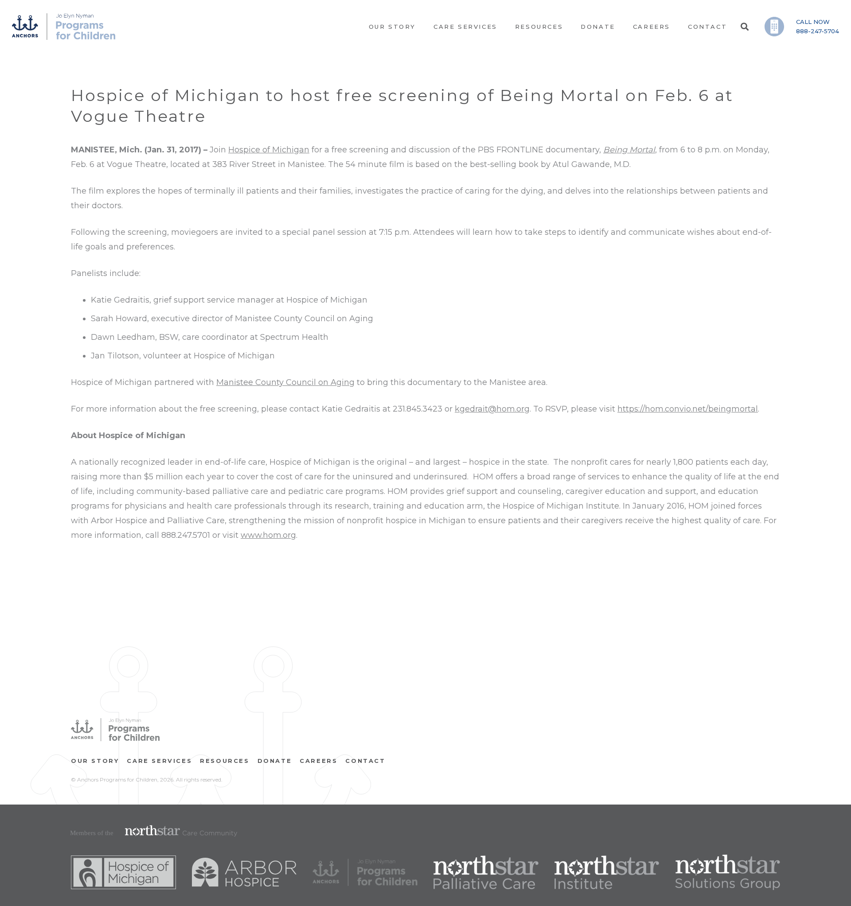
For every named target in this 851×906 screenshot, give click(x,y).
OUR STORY (95, 760)
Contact (365, 760)
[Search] (744, 27)
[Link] (63, 26)
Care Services (159, 760)
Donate (275, 760)
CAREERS (318, 760)
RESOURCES (224, 760)
